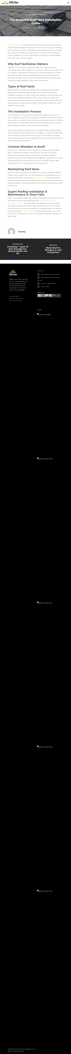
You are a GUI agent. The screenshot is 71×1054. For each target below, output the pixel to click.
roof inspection (40, 178)
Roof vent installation (15, 45)
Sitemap (21, 1051)
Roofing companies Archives (35, 14)
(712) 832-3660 (27, 211)
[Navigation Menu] (68, 3)
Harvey (27, 28)
